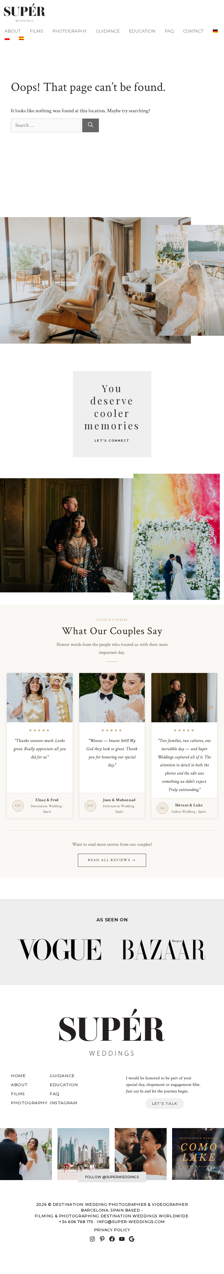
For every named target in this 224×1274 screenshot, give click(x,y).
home (18, 1075)
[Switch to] (215, 31)
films (18, 1093)
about (19, 1084)
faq (55, 1093)
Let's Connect (112, 440)
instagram (63, 1102)
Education (142, 31)
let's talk (164, 1103)
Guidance (108, 31)
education (64, 1084)
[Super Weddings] (24, 13)
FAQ (169, 31)
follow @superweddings (112, 1177)
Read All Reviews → (112, 860)
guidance (62, 1075)
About (12, 31)
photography (29, 1102)
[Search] (90, 126)
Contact (193, 31)
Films (36, 31)
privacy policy (112, 1229)
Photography (69, 31)
